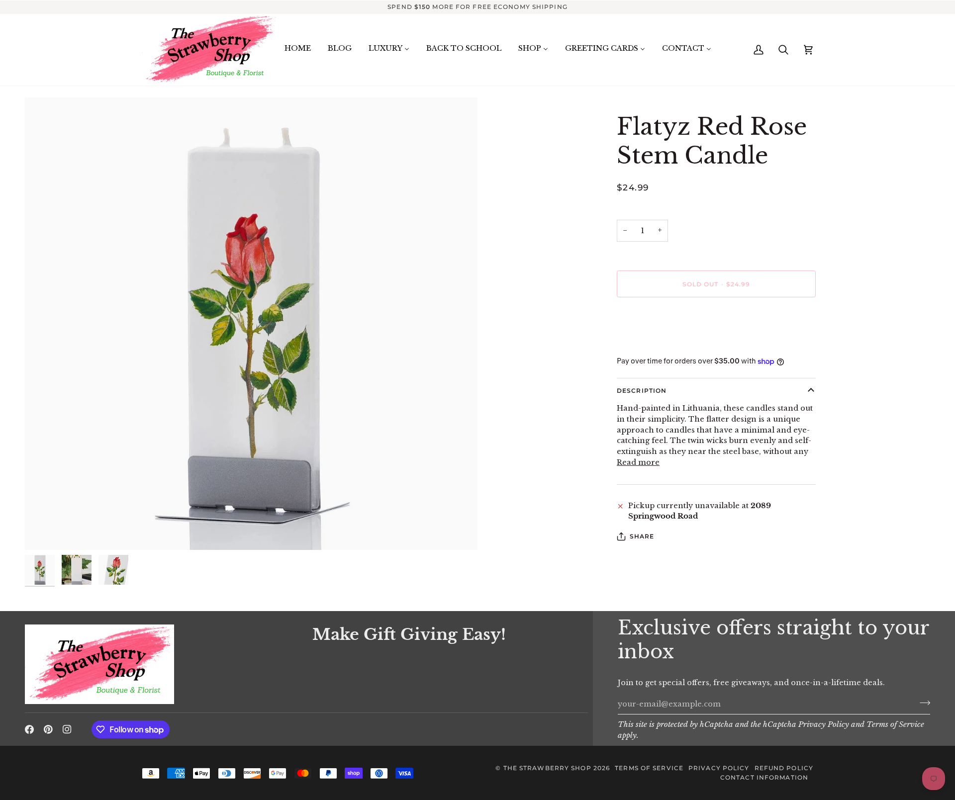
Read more (638, 462)
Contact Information (764, 777)
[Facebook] (29, 729)
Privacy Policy (823, 724)
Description (642, 390)
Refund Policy (784, 768)
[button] (162, 622)
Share (642, 536)
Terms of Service (895, 724)
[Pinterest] (48, 729)
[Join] (922, 703)
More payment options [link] (661, 344)
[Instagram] (67, 729)
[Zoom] (251, 323)
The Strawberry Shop (547, 768)
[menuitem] (297, 49)
